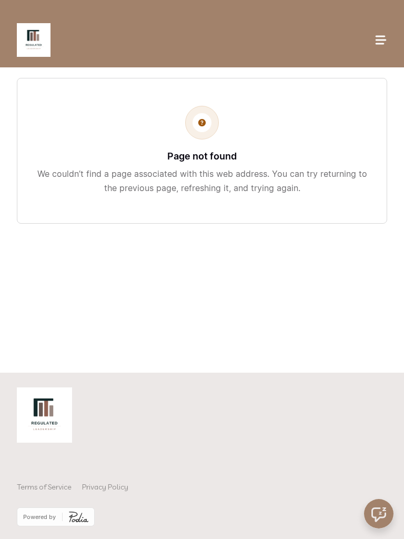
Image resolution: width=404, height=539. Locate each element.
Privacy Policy (105, 487)
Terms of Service (44, 487)
